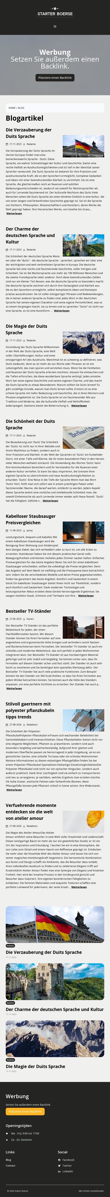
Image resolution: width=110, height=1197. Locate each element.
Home (12, 107)
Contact (10, 1165)
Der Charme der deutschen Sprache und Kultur (55, 1009)
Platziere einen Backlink (55, 78)
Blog (21, 107)
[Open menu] (55, 26)
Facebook (68, 1160)
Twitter (67, 1165)
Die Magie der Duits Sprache (35, 1066)
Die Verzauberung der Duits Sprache (44, 952)
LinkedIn (67, 1171)
